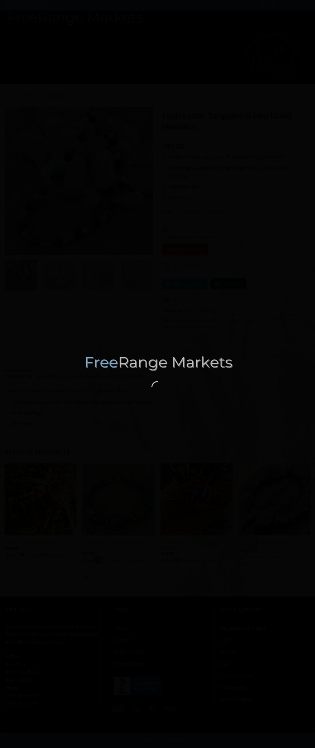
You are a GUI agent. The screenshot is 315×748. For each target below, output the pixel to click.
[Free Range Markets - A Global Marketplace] (157, 363)
